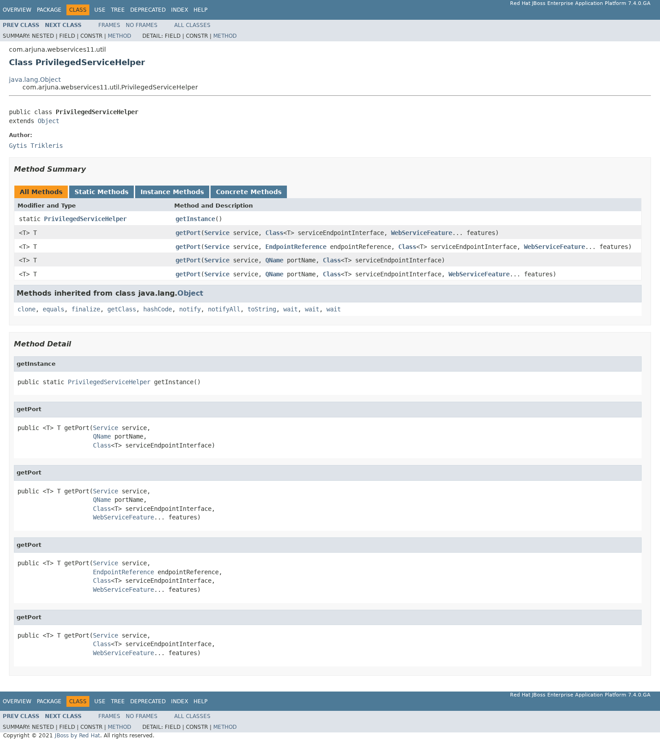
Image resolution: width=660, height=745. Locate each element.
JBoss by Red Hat (77, 735)
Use (100, 10)
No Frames (142, 25)
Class (274, 232)
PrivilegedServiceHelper (85, 218)
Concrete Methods (249, 191)
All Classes (192, 25)
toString (261, 309)
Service (216, 232)
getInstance (195, 218)
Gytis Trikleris (36, 145)
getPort (188, 232)
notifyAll (224, 309)
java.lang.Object (35, 79)
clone (26, 309)
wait (290, 309)
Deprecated (148, 10)
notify (190, 309)
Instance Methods (172, 191)
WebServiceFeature (421, 232)
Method (119, 36)
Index (179, 10)
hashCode (157, 309)
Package (49, 10)
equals (53, 309)
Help (200, 10)
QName (274, 260)
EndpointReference (295, 246)
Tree (118, 10)
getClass (121, 309)
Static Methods (101, 191)
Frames (109, 25)
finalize (85, 309)
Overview (17, 10)
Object (48, 120)
